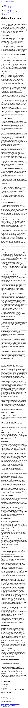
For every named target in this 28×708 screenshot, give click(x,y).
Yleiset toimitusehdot (14, 704)
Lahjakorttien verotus (21, 12)
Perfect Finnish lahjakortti (7, 1)
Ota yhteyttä (6, 13)
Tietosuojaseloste (5, 704)
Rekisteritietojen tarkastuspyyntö (8, 705)
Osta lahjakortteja (8, 6)
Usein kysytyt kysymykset (10, 12)
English (5, 14)
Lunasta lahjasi (7, 7)
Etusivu (5, 5)
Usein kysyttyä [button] (7, 10)
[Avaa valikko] (13, 1)
